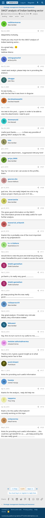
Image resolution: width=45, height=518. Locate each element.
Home (4, 512)
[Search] (42, 2)
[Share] (38, 31)
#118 (42, 389)
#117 (42, 370)
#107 (42, 167)
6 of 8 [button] (22, 489)
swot (22, 16)
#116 (42, 350)
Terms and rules (16, 509)
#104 (42, 108)
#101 (42, 31)
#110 (42, 231)
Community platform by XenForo (20, 516)
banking (4, 16)
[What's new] (37, 2)
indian (11, 16)
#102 (42, 66)
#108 (42, 188)
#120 (42, 427)
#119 (42, 407)
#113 (42, 291)
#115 (42, 332)
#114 (42, 311)
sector (17, 16)
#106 (42, 149)
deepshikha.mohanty (10, 14)
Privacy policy (28, 509)
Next (29, 489)
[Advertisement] (22, 462)
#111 (42, 252)
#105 (42, 128)
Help (36, 509)
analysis (35, 14)
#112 (42, 272)
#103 (42, 87)
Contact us (5, 509)
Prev (15, 489)
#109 (42, 208)
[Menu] (3, 2)
